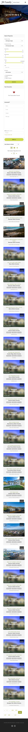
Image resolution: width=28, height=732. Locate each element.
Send (13, 139)
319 (15, 715)
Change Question (7, 134)
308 (9, 715)
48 (16, 153)
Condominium (8, 75)
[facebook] (12, 726)
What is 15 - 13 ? (8, 130)
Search (14, 82)
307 (5, 715)
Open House (8, 78)
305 (16, 710)
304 (12, 710)
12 (11, 153)
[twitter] (15, 726)
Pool (6, 76)
